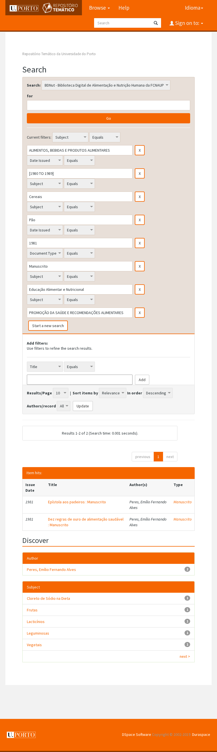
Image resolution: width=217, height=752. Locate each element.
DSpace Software (136, 734)
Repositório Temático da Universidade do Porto (59, 53)
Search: (34, 85)
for (30, 95)
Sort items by (85, 393)
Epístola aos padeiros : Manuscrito (77, 501)
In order (134, 393)
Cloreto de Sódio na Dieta (48, 598)
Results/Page (39, 393)
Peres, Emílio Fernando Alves (51, 569)
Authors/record (41, 406)
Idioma (192, 7)
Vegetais (34, 644)
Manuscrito (182, 501)
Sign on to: (187, 23)
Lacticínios (36, 621)
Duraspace (201, 734)
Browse (98, 7)
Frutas (32, 610)
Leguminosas (38, 633)
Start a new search (48, 325)
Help (123, 7)
